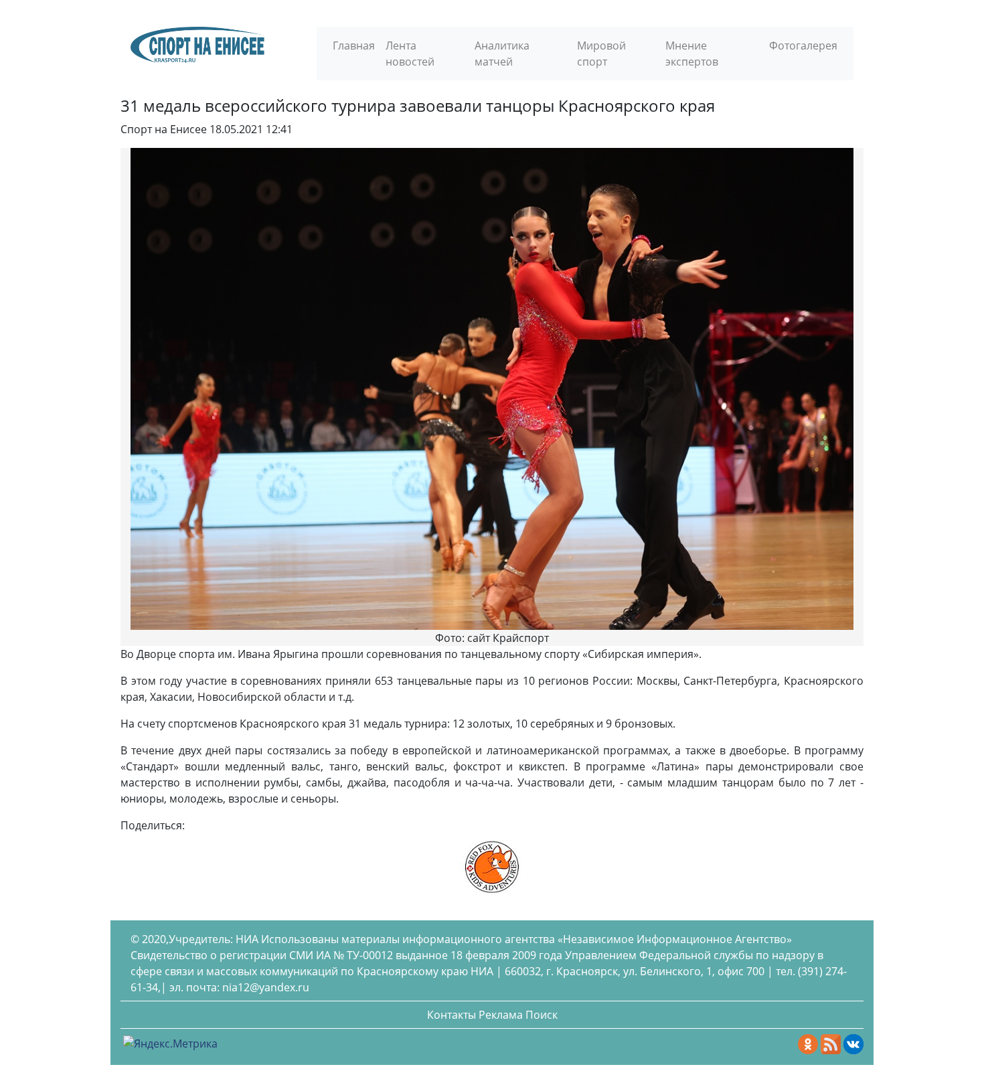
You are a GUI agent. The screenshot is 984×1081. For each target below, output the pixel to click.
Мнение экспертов (691, 53)
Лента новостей (410, 53)
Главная (354, 45)
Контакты (451, 1014)
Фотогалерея (803, 45)
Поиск (541, 1014)
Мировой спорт (601, 53)
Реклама (501, 1014)
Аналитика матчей (502, 53)
